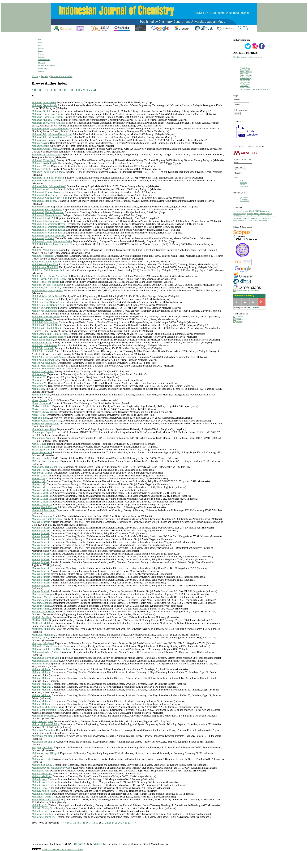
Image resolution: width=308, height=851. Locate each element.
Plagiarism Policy (245, 79)
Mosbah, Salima (40, 417)
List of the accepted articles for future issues (247, 57)
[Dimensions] (247, 289)
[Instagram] (255, 49)
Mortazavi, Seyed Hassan (45, 412)
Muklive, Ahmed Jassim (44, 790)
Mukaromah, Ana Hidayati (45, 753)
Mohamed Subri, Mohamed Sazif (48, 186)
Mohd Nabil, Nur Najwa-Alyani (48, 302)
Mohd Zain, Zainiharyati (44, 345)
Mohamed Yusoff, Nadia (44, 189)
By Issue (242, 181)
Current (41, 54)
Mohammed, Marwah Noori (46, 221)
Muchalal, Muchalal (42, 490)
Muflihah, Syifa (40, 620)
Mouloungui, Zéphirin (43, 432)
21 (103, 822)
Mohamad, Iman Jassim (44, 102)
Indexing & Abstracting (46, 65)
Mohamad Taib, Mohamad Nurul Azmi (51, 134)
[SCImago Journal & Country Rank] (246, 290)
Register (41, 48)
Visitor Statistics (245, 87)
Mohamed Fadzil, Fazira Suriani (48, 171)
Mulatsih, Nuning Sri (42, 808)
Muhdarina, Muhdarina (43, 715)
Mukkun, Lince (39, 788)
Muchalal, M (38, 475)
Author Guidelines (246, 71)
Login (40, 45)
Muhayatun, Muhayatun (44, 707)
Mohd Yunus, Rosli (41, 342)
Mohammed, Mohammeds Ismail (48, 235)
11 (71, 822)
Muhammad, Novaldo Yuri (45, 657)
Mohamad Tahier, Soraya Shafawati (50, 128)
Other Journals (244, 186)
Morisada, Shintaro (41, 406)
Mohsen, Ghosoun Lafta (44, 362)
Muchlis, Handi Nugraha (44, 507)
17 (90, 822)
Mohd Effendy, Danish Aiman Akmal (51, 276)
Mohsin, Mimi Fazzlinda (44, 365)
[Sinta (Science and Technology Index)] (242, 284)
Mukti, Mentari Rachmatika (46, 799)
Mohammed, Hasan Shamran (46, 215)
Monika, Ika (38, 388)
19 (97, 822)
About (40, 42)
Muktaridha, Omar (41, 796)
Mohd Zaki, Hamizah (43, 348)
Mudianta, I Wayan (41, 597)
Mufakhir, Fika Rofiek (43, 611)
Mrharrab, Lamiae (41, 458)
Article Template (245, 70)
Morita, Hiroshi (39, 409)
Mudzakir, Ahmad (41, 605)
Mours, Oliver (39, 443)
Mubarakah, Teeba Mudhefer (46, 467)
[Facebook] (261, 49)
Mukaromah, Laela (41, 759)
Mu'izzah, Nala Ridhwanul (45, 461)
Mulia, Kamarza (40, 811)
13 (77, 822)
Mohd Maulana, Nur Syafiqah (47, 290)
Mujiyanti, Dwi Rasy (42, 747)
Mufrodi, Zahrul (40, 637)
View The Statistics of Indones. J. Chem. (62, 849)
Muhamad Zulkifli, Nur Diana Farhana (51, 649)
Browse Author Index (61, 76)
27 (122, 822)
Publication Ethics (246, 77)
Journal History (43, 68)
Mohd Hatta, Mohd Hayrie (45, 281)
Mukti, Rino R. (39, 805)
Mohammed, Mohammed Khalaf (48, 229)
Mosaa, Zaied (39, 414)
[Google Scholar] (243, 271)
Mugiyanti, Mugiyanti (43, 643)
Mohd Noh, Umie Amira (44, 307)
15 (84, 822)
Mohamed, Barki (40, 145)
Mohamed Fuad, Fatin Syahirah (48, 177)
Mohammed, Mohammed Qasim (48, 226)
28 (125, 822)
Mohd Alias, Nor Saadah (44, 261)
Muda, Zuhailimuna (42, 516)
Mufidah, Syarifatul (41, 617)
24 (113, 822)
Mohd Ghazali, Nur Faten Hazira (48, 279)
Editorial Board (245, 80)
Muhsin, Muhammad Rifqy (45, 724)
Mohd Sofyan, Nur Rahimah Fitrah (49, 333)
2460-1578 (98, 844)
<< (62, 822)
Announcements (44, 60)
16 (87, 822)
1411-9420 (77, 844)
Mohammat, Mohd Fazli (44, 200)
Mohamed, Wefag (41, 166)
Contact (41, 71)
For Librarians (244, 201)
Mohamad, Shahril (41, 111)
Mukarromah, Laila (41, 764)
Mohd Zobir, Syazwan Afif (45, 359)
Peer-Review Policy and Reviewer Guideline (254, 89)
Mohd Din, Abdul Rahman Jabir (48, 270)
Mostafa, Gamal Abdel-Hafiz (46, 420)
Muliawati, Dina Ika (42, 814)
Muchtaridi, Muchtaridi (43, 510)
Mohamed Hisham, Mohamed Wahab (51, 180)
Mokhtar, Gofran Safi (42, 371)
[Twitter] (248, 49)
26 (119, 822)
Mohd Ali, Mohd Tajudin (44, 250)
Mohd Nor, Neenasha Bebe (46, 316)
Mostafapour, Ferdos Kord (45, 423)
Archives (41, 57)
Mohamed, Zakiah (41, 169)
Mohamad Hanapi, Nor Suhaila (48, 114)
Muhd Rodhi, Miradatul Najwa (47, 709)
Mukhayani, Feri (40, 770)
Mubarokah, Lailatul (42, 472)
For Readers (244, 197)
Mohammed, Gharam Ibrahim (47, 209)
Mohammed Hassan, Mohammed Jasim (52, 241)
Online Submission (246, 75)
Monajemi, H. (39, 377)
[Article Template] (245, 139)
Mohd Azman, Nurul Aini (45, 267)
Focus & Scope (245, 68)
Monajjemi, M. (39, 383)
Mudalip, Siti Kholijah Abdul (46, 519)
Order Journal (244, 86)
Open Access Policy (246, 82)
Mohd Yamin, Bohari (42, 339)
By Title (242, 184)
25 (116, 822)
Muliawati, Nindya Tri (43, 816)
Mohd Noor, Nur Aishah (44, 310)
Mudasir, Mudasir (40, 521)
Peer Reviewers (245, 84)
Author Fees (244, 73)
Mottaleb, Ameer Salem (44, 429)
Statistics (41, 62)
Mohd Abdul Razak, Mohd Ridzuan (50, 244)
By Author (243, 183)
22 (106, 822)
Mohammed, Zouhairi (43, 238)
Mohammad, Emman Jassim (46, 192)
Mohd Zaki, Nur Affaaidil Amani (48, 357)
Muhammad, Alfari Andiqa (45, 652)
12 (74, 822)
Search (40, 51)
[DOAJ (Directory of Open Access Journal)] (243, 265)
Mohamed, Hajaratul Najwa (46, 154)
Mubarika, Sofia (40, 469)
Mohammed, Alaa (41, 206)
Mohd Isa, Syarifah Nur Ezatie (47, 284)
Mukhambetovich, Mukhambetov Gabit (52, 767)
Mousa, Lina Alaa (41, 446)
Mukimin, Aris (39, 779)
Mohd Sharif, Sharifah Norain (47, 325)
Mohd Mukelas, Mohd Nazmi (47, 296)
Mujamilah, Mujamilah (43, 730)
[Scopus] (242, 235)
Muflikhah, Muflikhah (43, 623)
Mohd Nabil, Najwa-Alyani (46, 299)
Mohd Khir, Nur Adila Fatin (46, 287)
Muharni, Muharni (41, 669)
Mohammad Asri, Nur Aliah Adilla (49, 198)
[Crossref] (243, 278)
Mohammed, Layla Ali (43, 218)
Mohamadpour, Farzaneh (44, 140)
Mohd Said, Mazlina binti (45, 322)
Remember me (242, 110)
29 (129, 822)
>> (134, 822)
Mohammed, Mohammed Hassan (48, 224)
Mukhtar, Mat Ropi (41, 773)
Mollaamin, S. (39, 374)
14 (81, 822)
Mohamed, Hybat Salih (43, 160)
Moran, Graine (39, 400)
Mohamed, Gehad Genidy (45, 148)
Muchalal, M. (38, 481)
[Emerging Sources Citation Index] (242, 258)
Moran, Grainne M (41, 403)
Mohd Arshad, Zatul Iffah (45, 264)
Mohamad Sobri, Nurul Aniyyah (48, 122)
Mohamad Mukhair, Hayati (45, 119)
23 (109, 822)
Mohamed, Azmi (40, 143)
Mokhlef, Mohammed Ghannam (48, 368)
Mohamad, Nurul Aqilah (44, 105)
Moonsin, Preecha (41, 394)
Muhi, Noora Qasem (42, 721)
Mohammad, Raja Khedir (44, 195)
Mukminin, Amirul (41, 793)
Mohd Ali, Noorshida (42, 255)
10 (68, 822)
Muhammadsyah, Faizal (44, 660)
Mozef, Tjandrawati (42, 449)
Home (40, 39)
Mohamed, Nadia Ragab (44, 163)
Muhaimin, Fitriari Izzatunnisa (47, 646)
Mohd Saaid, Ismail (41, 319)
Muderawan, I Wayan (43, 594)
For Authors (244, 199)
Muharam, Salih (40, 663)
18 (93, 822)
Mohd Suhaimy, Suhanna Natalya (49, 336)
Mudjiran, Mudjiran (42, 600)
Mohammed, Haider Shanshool (47, 212)
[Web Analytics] (36, 849)
